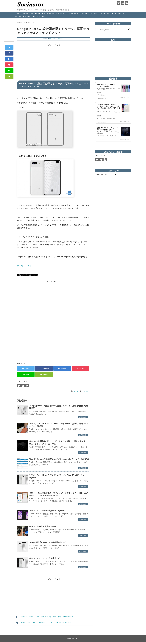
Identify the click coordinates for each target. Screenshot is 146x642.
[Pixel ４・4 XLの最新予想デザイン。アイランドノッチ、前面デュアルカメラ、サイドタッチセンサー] (22, 497)
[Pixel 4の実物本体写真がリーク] (22, 531)
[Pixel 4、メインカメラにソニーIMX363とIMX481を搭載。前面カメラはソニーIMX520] (22, 428)
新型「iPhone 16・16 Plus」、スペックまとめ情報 (108, 85)
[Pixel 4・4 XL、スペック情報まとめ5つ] (22, 562)
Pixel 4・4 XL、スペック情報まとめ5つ (46, 558)
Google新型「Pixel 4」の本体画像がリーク (48, 542)
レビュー (121, 13)
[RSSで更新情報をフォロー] (126, 3)
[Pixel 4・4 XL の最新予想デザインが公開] (22, 515)
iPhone (37, 13)
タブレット (95, 13)
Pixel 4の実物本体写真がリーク (42, 526)
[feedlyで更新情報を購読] (122, 3)
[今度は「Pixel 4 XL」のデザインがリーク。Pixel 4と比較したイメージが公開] (22, 479)
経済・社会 (26, 16)
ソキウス (85, 391)
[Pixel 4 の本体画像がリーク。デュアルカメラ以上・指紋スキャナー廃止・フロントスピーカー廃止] (22, 445)
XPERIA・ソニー (27, 13)
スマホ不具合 (84, 13)
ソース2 (27, 266)
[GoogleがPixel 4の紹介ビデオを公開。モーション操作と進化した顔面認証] (22, 410)
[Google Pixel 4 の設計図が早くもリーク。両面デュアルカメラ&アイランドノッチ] (9, 59)
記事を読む (82, 417)
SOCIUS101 (75, 638)
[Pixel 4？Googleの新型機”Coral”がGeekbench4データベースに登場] (22, 463)
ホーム (17, 13)
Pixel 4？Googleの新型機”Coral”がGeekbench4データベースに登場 (59, 459)
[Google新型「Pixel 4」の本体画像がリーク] (22, 546)
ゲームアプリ (60, 13)
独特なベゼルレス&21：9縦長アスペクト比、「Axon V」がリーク (46, 622)
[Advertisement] (53, 61)
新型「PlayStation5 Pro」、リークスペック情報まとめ (108, 129)
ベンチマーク (105, 13)
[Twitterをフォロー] (118, 3)
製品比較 (18, 16)
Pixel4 (75, 391)
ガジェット (50, 13)
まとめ (114, 13)
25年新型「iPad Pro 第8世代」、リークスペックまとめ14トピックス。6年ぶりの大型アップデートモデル (108, 107)
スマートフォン (72, 13)
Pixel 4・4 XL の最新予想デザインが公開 (47, 511)
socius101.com (102, 98)
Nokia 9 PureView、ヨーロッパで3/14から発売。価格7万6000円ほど (47, 617)
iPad (43, 13)
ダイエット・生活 (39, 16)
